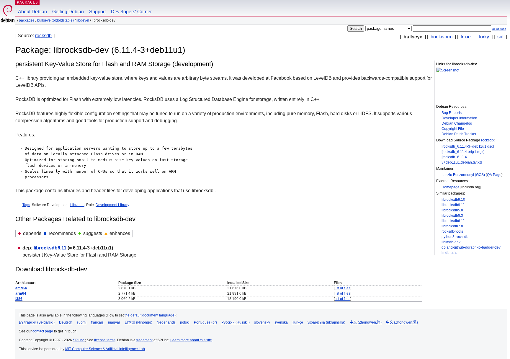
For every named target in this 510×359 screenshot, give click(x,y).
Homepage (451, 187)
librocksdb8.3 (452, 215)
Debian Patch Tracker (459, 134)
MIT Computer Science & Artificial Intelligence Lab (105, 349)
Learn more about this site (191, 340)
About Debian (32, 11)
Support (97, 11)
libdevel (82, 20)
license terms (104, 340)
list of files (342, 288)
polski (184, 322)
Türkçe (297, 322)
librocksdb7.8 (452, 226)
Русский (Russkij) (235, 322)
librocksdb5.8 (452, 210)
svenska (281, 322)
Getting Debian (68, 11)
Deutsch (65, 322)
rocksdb (43, 35)
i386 (18, 299)
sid (500, 36)
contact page (42, 331)
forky (484, 36)
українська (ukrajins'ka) (326, 322)
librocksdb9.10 (453, 200)
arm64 (20, 293)
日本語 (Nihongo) (138, 322)
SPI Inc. (79, 340)
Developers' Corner (131, 11)
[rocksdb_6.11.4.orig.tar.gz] (463, 152)
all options (499, 28)
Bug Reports (452, 113)
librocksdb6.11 (453, 221)
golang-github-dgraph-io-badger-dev (471, 247)
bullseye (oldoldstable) (55, 20)
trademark (144, 340)
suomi (81, 322)
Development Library (112, 205)
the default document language (149, 315)
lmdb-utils (449, 253)
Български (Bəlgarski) (37, 322)
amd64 (21, 288)
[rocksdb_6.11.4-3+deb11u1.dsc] (468, 146)
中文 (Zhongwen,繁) (402, 322)
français (97, 322)
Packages (27, 2)
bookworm (441, 36)
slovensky (262, 322)
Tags (26, 205)
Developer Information (459, 118)
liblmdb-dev (451, 242)
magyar (114, 322)
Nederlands (166, 322)
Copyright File (453, 129)
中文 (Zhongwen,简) (366, 322)
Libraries (77, 205)
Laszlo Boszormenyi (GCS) (463, 175)
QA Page (494, 175)
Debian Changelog (457, 123)
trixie (466, 36)
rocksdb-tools (452, 231)
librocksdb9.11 (453, 205)
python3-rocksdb (455, 237)
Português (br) (205, 322)
